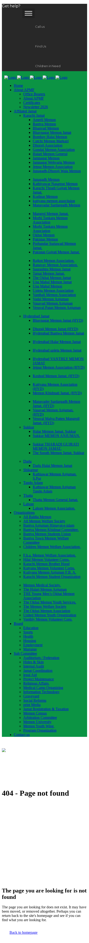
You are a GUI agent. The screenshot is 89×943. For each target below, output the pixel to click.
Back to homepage (23, 932)
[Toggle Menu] (28, 13)
